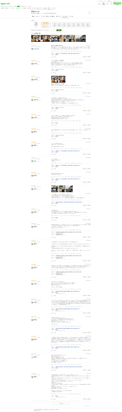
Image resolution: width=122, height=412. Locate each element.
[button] (35, 38)
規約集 (54, 409)
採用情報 (51, 409)
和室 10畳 (56, 90)
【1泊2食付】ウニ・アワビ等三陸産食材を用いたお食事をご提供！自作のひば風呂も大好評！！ (67, 53)
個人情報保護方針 (40, 409)
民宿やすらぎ (35, 11)
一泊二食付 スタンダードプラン (59, 69)
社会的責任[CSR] (46, 409)
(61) (65, 16)
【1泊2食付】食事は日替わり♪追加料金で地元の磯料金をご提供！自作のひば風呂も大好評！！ (67, 291)
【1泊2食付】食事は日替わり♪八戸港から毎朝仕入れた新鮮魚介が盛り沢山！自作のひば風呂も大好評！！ (69, 366)
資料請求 (57, 409)
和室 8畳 (56, 54)
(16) (52, 16)
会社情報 (35, 409)
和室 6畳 (56, 108)
